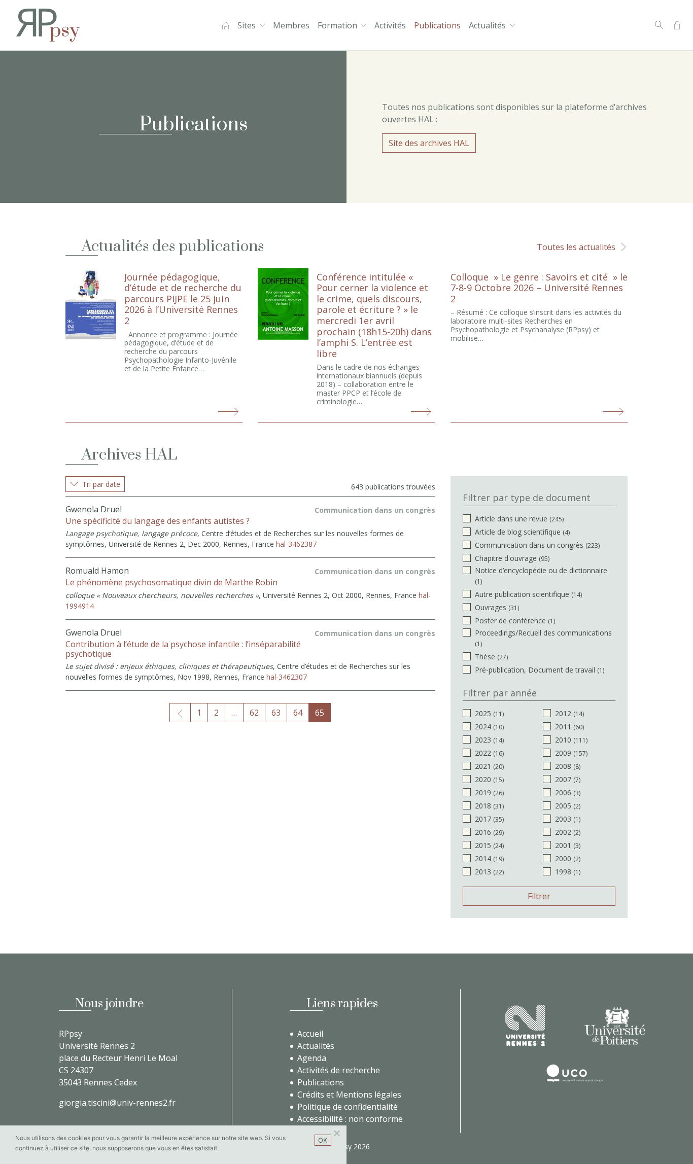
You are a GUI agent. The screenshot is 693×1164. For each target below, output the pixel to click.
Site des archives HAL (429, 143)
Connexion (677, 25)
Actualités (487, 25)
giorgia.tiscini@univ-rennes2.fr (117, 1102)
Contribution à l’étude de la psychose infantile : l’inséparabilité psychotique (183, 649)
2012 (569, 713)
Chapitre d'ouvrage (512, 558)
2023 (489, 740)
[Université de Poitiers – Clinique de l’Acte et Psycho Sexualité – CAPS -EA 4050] (614, 1026)
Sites (246, 25)
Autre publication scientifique (528, 594)
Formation (337, 25)
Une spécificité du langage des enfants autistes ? (157, 520)
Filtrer (539, 896)
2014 (489, 858)
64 (297, 712)
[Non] (336, 1133)
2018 (489, 805)
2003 (567, 819)
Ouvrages (497, 607)
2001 (567, 845)
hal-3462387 (296, 544)
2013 (489, 871)
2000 (567, 858)
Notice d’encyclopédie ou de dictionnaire (541, 576)
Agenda (311, 1058)
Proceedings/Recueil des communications (543, 638)
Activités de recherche (338, 1070)
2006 (567, 792)
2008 (567, 766)
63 (276, 712)
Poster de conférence (515, 620)
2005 (567, 805)
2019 (489, 792)
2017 (489, 819)
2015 (489, 845)
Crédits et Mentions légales (349, 1094)
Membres (291, 25)
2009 (571, 753)
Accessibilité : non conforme (350, 1118)
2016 (489, 832)
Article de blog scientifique (522, 532)
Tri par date (101, 484)
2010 (571, 740)
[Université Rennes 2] (525, 1025)
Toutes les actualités (576, 247)
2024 (489, 726)
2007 (567, 779)
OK (323, 1140)
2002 (567, 832)
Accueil (225, 25)
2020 (489, 779)
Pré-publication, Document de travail (539, 670)
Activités (390, 25)
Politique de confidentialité (347, 1106)
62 (254, 712)
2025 (489, 713)
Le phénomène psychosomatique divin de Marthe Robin (171, 582)
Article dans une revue (519, 518)
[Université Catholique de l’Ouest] (574, 1073)
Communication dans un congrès (537, 545)
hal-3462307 (286, 677)
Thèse (491, 656)
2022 (489, 753)
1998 (567, 871)
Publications (437, 25)
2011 (569, 726)
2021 (489, 766)
